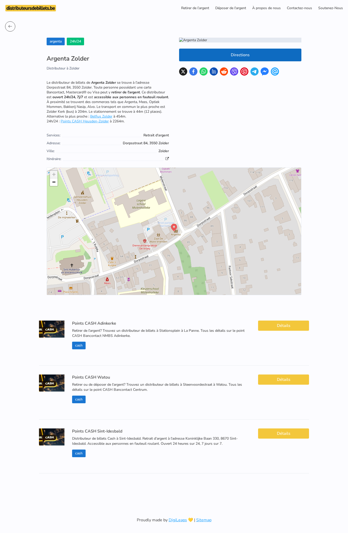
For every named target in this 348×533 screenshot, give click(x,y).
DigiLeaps (178, 520)
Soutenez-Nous (330, 8)
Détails (283, 325)
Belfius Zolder (101, 116)
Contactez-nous (299, 8)
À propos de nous (266, 8)
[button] (174, 227)
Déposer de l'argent (230, 8)
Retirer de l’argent (195, 8)
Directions (240, 55)
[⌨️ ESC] (10, 26)
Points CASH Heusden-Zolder (85, 121)
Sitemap (203, 520)
